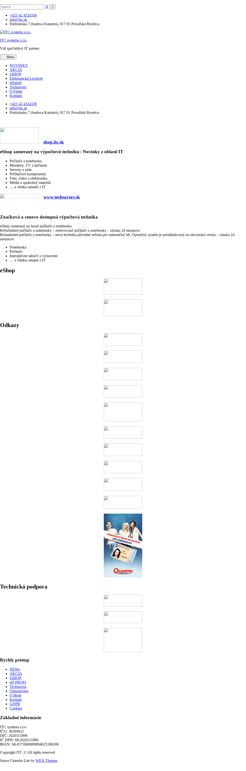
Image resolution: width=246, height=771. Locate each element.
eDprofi (15, 83)
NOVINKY (19, 65)
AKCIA (16, 70)
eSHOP (15, 74)
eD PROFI (18, 682)
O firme (15, 695)
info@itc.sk (18, 20)
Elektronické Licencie (26, 78)
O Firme (16, 91)
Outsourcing (19, 691)
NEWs (15, 669)
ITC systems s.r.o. (13, 40)
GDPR (15, 704)
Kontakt (16, 96)
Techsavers (18, 87)
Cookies (16, 708)
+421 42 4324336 (23, 15)
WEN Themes (46, 761)
